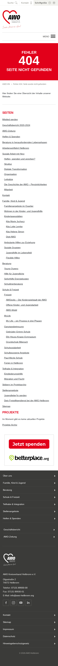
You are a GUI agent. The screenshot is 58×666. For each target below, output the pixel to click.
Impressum (8, 629)
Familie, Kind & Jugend (13, 201)
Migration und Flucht (14, 379)
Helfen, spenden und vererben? (19, 159)
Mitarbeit (8, 189)
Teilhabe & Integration (13, 368)
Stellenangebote (10, 390)
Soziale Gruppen (12, 247)
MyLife (7, 316)
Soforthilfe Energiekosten (16, 279)
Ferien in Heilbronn (13, 363)
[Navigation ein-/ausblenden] (53, 36)
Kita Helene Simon (15, 231)
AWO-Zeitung (8, 131)
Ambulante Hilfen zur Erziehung (19, 242)
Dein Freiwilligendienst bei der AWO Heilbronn (26, 400)
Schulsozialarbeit (12, 347)
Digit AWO (11, 236)
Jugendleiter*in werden (15, 395)
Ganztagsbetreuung (14, 326)
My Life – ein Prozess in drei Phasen (24, 321)
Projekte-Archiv (9, 425)
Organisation (10, 174)
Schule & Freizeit (10, 289)
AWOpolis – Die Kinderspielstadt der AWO (26, 300)
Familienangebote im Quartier (18, 206)
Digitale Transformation (15, 169)
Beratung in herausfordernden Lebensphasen (24, 142)
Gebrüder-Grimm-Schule (18, 331)
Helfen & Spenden (11, 136)
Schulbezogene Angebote (16, 352)
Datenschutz (9, 636)
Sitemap (6, 406)
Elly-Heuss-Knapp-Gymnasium (21, 337)
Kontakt (6, 195)
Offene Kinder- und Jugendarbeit (22, 305)
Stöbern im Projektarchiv (14, 384)
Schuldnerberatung (13, 284)
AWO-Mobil (11, 310)
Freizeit (7, 294)
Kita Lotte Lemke (14, 226)
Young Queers (11, 268)
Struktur (8, 164)
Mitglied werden (10, 119)
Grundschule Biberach (17, 342)
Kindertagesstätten (13, 216)
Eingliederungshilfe (13, 374)
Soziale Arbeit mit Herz (13, 154)
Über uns (7, 475)
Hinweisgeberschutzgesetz (16, 643)
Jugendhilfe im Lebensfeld (19, 252)
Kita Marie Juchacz (15, 221)
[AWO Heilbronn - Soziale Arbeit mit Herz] (11, 19)
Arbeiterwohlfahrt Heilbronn (15, 148)
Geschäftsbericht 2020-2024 (16, 125)
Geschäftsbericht (12, 529)
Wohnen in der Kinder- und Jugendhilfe (23, 211)
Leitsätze (8, 179)
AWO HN (6, 84)
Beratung (6, 263)
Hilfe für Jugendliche (14, 273)
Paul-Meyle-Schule (13, 358)
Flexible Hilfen (13, 257)
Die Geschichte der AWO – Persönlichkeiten (25, 184)
